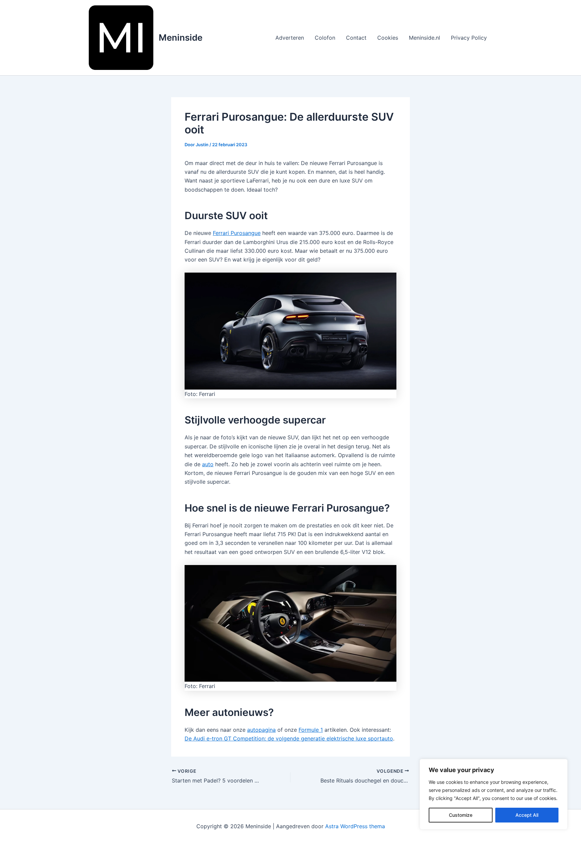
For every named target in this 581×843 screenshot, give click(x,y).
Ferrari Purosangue (237, 233)
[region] (494, 794)
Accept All (526, 815)
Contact (356, 37)
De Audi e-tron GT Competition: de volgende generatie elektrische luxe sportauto (289, 738)
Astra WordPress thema (355, 826)
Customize (460, 815)
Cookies (387, 37)
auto (208, 464)
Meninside (180, 37)
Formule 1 (311, 729)
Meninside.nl (424, 37)
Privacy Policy (469, 37)
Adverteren (289, 37)
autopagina (261, 729)
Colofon (325, 37)
